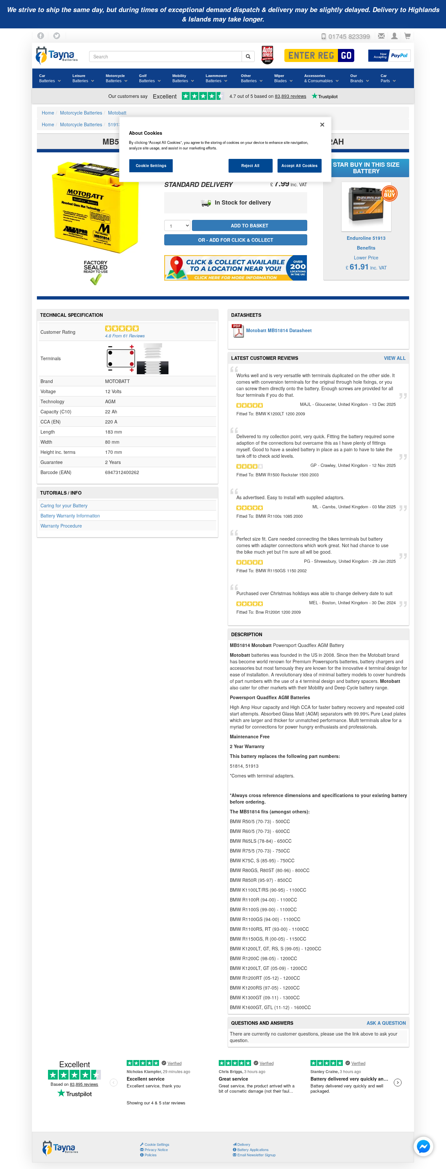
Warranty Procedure (61, 525)
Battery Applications (252, 1149)
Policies (150, 1154)
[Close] (322, 124)
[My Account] (394, 36)
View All (395, 358)
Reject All (250, 165)
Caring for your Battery (64, 505)
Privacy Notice (156, 1149)
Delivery (243, 1144)
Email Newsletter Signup (256, 1154)
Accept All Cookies (299, 165)
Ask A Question (386, 1023)
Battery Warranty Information (70, 515)
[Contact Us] (381, 36)
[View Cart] (407, 36)
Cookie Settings (151, 165)
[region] (225, 149)
